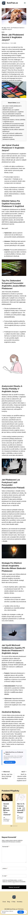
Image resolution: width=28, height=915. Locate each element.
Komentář (5, 846)
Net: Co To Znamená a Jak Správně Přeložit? (20, 808)
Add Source (20, 912)
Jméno (5, 868)
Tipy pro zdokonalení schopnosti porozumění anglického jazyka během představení (13, 115)
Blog (3, 32)
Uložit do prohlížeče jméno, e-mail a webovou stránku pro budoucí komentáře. (14, 880)
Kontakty (19, 901)
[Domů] (2, 27)
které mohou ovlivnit (16, 222)
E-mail (4, 876)
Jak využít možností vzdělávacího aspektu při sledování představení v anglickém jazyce (13, 135)
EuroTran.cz (6, 43)
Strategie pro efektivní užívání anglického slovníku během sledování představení (13, 129)
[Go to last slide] (4, 809)
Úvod (4, 901)
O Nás (13, 901)
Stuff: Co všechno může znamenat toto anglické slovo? (21, 776)
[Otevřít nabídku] (24, 3)
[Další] (23, 809)
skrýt (18, 102)
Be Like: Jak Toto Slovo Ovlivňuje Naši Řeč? (7, 775)
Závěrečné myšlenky (9, 139)
